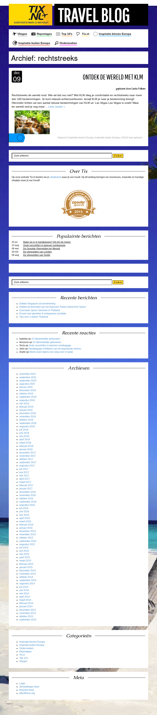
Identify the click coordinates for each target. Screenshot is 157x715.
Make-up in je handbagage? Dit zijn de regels (47, 242)
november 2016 (27, 495)
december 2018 (27, 413)
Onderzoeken (68, 43)
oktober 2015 (26, 537)
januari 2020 (26, 387)
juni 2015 (24, 551)
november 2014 (27, 573)
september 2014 (27, 580)
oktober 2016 (26, 498)
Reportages (44, 33)
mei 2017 (24, 475)
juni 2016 (24, 511)
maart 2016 (25, 521)
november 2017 (27, 456)
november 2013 (27, 613)
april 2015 (24, 557)
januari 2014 (26, 606)
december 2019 (27, 390)
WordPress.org (27, 693)
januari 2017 (26, 488)
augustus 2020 (27, 384)
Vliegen (22, 33)
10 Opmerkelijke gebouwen (45, 338)
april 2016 (24, 518)
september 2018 (27, 423)
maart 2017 (25, 482)
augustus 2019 (27, 400)
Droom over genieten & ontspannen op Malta (42, 313)
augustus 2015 (27, 544)
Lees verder (56, 106)
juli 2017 (23, 469)
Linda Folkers (138, 88)
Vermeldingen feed (29, 686)
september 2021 (27, 377)
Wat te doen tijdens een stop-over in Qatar (51, 352)
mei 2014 (24, 593)
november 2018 (27, 416)
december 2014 (27, 570)
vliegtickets (55, 177)
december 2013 (27, 610)
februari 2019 (26, 406)
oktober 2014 (26, 577)
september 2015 (27, 541)
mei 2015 (24, 554)
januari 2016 (26, 528)
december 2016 (27, 492)
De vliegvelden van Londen (37, 251)
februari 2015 (26, 564)
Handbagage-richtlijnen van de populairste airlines (54, 348)
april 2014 (24, 596)
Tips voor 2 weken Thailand (33, 316)
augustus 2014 (27, 583)
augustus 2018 (27, 426)
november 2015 (27, 534)
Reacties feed (26, 690)
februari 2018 (26, 446)
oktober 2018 (26, 419)
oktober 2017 (26, 459)
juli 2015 (23, 547)
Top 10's (66, 33)
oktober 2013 (26, 616)
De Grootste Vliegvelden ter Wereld (41, 248)
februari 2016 (26, 524)
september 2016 (27, 501)
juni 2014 (24, 590)
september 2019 (27, 397)
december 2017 (27, 452)
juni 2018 (24, 433)
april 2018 (24, 439)
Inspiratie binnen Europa (115, 33)
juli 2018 (23, 429)
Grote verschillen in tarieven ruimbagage (44, 245)
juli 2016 (23, 508)
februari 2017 (26, 485)
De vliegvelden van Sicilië (36, 255)
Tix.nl (85, 33)
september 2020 (27, 380)
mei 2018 (24, 436)
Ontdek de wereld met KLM (113, 77)
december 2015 (27, 531)
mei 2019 (24, 403)
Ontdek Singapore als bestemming (37, 303)
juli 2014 (23, 587)
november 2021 (27, 374)
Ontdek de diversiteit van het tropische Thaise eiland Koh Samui (52, 307)
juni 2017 (24, 472)
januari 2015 (26, 567)
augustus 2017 (27, 465)
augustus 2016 (27, 505)
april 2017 (24, 478)
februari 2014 (26, 603)
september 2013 (27, 619)
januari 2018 (26, 449)
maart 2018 (25, 442)
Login (22, 683)
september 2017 (27, 462)
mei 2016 (24, 515)
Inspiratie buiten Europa (34, 43)
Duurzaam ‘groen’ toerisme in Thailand (39, 310)
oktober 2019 (26, 393)
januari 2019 (26, 410)
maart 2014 (25, 600)
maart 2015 (25, 560)
